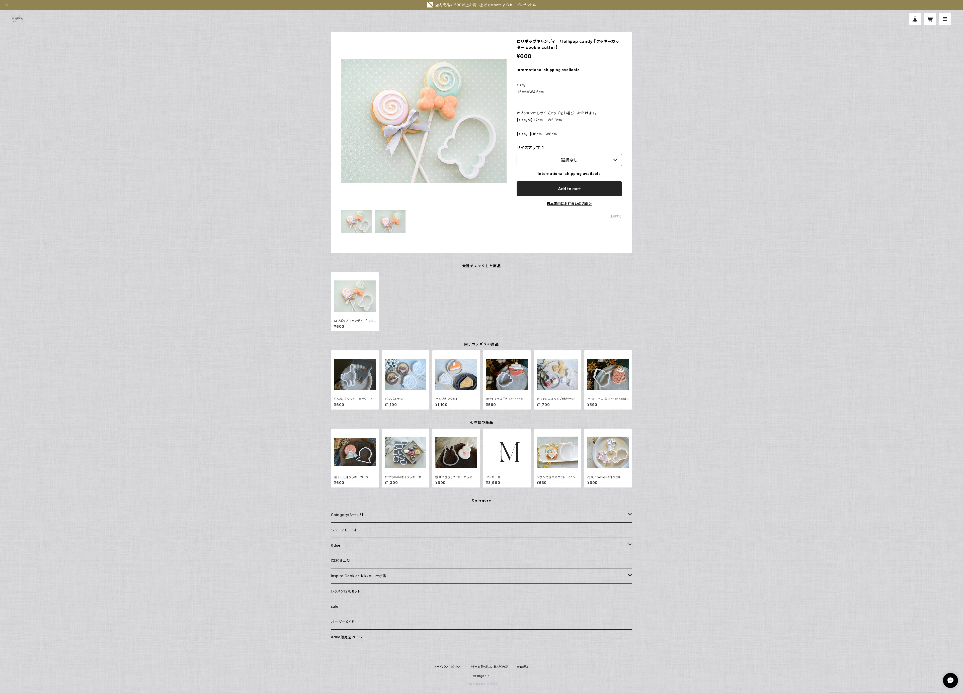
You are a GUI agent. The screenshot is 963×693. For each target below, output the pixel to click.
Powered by (476, 684)
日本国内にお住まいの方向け (569, 204)
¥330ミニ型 (340, 560)
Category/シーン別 (347, 515)
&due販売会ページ (347, 637)
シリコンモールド (344, 530)
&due (336, 545)
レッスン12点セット (346, 591)
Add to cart (569, 188)
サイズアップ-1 (530, 147)
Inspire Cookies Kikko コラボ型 (359, 576)
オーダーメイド (343, 622)
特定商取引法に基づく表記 (490, 667)
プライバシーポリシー (448, 667)
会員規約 (523, 667)
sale (335, 606)
